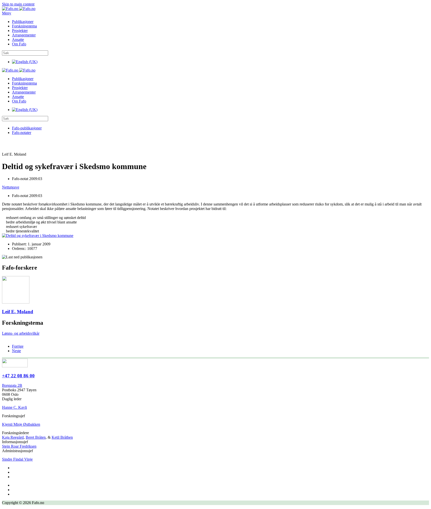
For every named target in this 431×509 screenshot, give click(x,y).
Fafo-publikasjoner (27, 128)
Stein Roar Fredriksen (19, 446)
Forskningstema (24, 26)
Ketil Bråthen (62, 437)
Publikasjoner (22, 21)
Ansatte (18, 39)
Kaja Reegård (13, 437)
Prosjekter (20, 30)
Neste (16, 351)
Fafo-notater (21, 132)
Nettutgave (10, 187)
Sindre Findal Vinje (17, 459)
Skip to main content (18, 4)
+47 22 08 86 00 (18, 375)
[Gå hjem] (18, 8)
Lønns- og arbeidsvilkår (20, 333)
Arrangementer (24, 35)
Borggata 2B (12, 385)
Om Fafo (19, 44)
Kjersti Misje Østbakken (21, 424)
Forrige (17, 346)
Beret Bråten (36, 437)
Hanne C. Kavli (14, 407)
